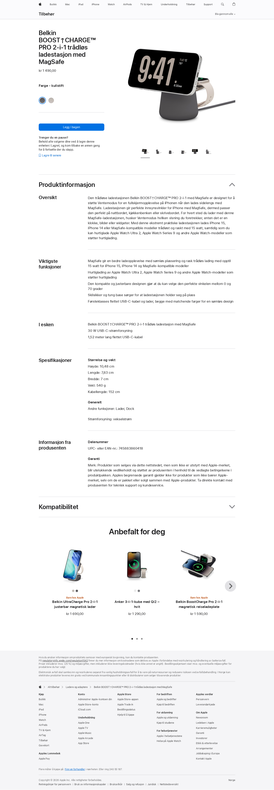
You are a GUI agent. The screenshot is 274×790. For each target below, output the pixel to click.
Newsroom (202, 717)
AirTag (42, 735)
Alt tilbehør (54, 687)
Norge (231, 780)
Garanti (200, 733)
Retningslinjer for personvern (55, 784)
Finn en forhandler (75, 769)
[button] (222, 4)
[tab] (145, 152)
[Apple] (40, 687)
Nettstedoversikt (169, 784)
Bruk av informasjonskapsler (90, 784)
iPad (41, 709)
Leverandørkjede (205, 704)
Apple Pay (44, 758)
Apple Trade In (125, 704)
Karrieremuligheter (206, 728)
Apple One (83, 722)
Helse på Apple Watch (169, 741)
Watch (42, 720)
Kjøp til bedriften (166, 704)
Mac (41, 704)
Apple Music (84, 733)
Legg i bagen (71, 127)
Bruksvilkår (116, 784)
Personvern (202, 699)
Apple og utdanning (167, 717)
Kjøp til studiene (165, 722)
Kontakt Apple (203, 758)
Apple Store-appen (127, 699)
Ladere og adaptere (77, 687)
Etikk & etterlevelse (207, 743)
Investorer (201, 738)
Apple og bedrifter (167, 699)
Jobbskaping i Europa (208, 753)
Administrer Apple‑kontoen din (95, 699)
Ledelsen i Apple (205, 722)
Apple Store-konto (88, 704)
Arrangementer (204, 748)
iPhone (42, 714)
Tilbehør (46, 14)
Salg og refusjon (135, 784)
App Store (83, 743)
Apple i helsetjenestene (169, 736)
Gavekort (44, 745)
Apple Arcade (85, 738)
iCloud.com (84, 709)
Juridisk (152, 784)
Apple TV (83, 728)
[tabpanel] (178, 86)
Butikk (42, 699)
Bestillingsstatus (126, 709)
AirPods (43, 725)
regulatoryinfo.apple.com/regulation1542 (65, 660)
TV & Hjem (45, 730)
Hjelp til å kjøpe (125, 714)
